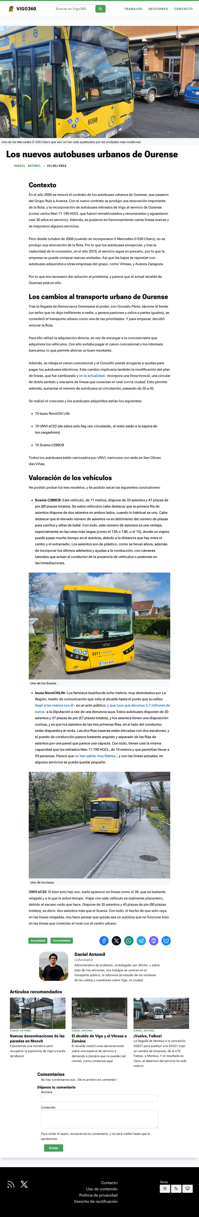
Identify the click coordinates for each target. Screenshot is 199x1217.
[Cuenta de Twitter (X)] (24, 1184)
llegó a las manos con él (54, 705)
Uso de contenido (102, 1189)
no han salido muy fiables (95, 756)
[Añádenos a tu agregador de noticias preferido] (11, 1184)
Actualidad (38, 940)
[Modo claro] (165, 1189)
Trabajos (133, 9)
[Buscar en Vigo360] (100, 8)
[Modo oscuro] (176, 1189)
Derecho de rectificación (96, 1201)
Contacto (183, 9)
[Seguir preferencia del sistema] (187, 1189)
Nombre (46, 1092)
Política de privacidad (98, 1195)
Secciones (158, 9)
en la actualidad (92, 376)
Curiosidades (62, 940)
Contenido (48, 1107)
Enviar (53, 1148)
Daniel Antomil (27, 166)
